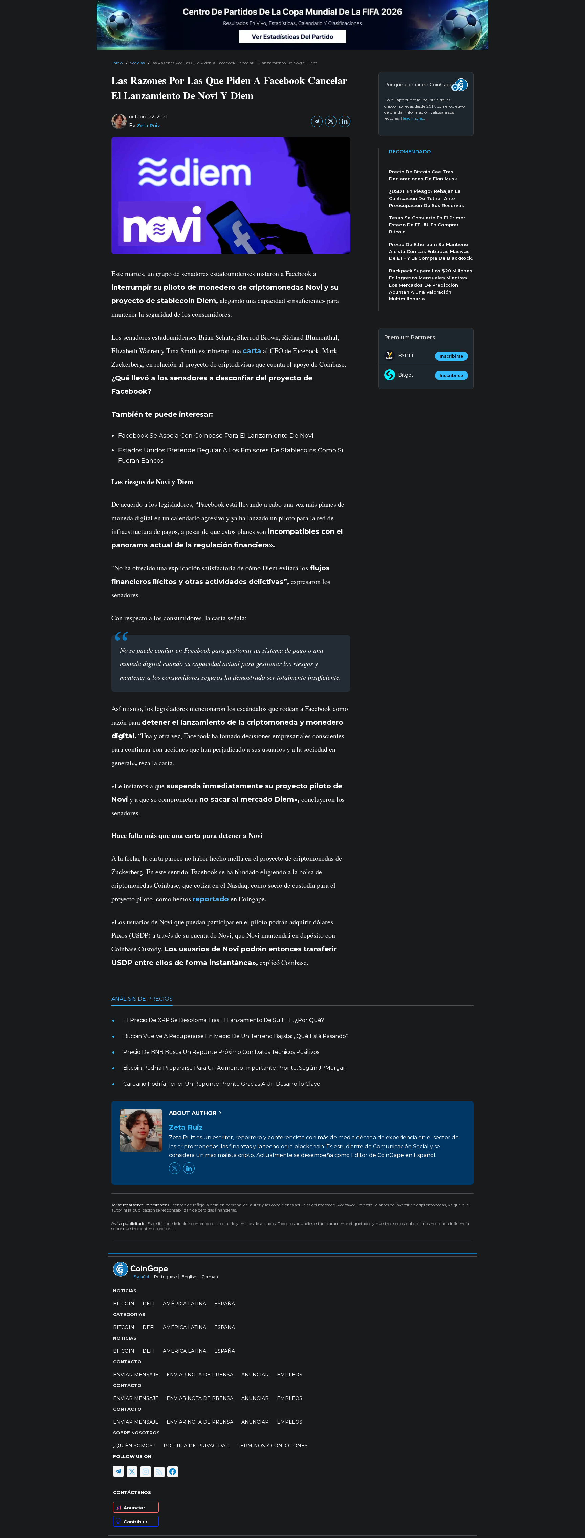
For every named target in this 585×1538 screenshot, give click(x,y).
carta (252, 351)
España (224, 1303)
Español (141, 1276)
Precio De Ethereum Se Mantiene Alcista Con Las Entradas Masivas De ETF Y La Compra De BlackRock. (431, 251)
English (189, 1276)
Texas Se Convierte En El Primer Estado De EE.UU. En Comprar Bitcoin (427, 224)
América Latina (184, 1303)
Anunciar (134, 1507)
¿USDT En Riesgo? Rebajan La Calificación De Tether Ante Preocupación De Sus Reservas (426, 198)
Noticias (137, 62)
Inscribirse (451, 356)
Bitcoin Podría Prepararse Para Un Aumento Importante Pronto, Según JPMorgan (235, 1068)
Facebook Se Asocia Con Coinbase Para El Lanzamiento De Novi (215, 435)
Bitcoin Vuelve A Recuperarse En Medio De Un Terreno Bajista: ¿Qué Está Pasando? (236, 1036)
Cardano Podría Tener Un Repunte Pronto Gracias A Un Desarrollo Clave (221, 1084)
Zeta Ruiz (148, 125)
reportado (211, 899)
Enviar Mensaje (135, 1375)
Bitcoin (123, 1303)
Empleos (289, 1375)
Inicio (117, 62)
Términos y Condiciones (273, 1446)
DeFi (149, 1303)
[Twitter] (331, 121)
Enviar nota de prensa (200, 1375)
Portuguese (165, 1276)
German (209, 1276)
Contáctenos (132, 1492)
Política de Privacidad (197, 1446)
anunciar (255, 1375)
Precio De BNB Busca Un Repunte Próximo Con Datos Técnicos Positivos (221, 1052)
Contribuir (136, 1521)
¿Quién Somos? (134, 1446)
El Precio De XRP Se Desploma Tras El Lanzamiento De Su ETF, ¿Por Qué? (223, 1020)
